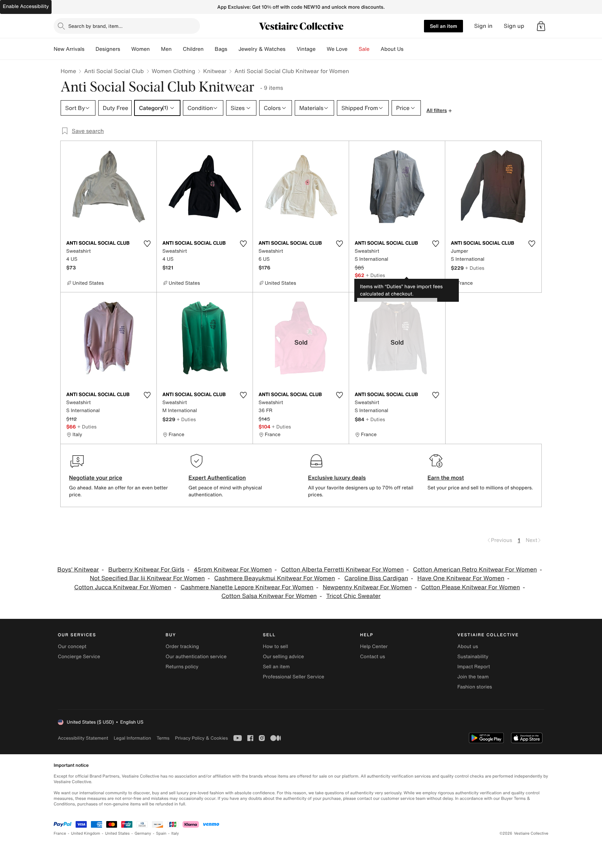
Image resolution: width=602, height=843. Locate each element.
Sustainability (472, 656)
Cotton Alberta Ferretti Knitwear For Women (342, 569)
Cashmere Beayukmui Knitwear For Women (274, 578)
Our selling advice (283, 656)
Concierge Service (79, 656)
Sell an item (443, 26)
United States (117, 833)
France (60, 833)
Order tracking (182, 646)
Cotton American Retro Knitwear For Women (475, 569)
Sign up (514, 26)
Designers (107, 49)
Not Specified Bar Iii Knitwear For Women (147, 578)
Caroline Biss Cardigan (376, 578)
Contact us (372, 656)
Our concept (72, 646)
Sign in (483, 26)
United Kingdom (85, 833)
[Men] (177, 49)
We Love (337, 49)
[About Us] (409, 49)
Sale (364, 49)
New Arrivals (69, 49)
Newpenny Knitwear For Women (367, 587)
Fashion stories (474, 687)
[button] (541, 26)
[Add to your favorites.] (147, 243)
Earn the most (445, 477)
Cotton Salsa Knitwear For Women (269, 596)
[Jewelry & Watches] (291, 49)
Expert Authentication (217, 477)
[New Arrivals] (90, 49)
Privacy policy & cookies (201, 738)
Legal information (132, 738)
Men (166, 49)
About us (467, 646)
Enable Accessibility (26, 6)
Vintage (305, 49)
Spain (161, 833)
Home (68, 71)
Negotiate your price (95, 477)
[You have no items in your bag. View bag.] (541, 26)
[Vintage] (321, 49)
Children (193, 49)
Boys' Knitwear (78, 569)
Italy (175, 833)
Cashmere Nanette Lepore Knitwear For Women (246, 587)
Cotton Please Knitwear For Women (470, 587)
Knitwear (214, 71)
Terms (162, 738)
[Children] (209, 49)
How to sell (275, 646)
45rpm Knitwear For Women (233, 569)
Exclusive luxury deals (337, 477)
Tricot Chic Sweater (353, 596)
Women (140, 49)
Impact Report (473, 666)
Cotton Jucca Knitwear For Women (122, 587)
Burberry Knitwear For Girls (146, 569)
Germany (142, 833)
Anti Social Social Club (114, 71)
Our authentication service (195, 656)
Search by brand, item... (95, 26)
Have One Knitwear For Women (460, 578)
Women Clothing (173, 71)
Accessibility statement (83, 738)
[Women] (155, 49)
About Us (392, 49)
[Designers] (126, 49)
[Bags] (233, 49)
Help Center (374, 646)
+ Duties (375, 275)
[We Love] (353, 49)
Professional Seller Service (293, 676)
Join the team (473, 676)
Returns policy (181, 666)
